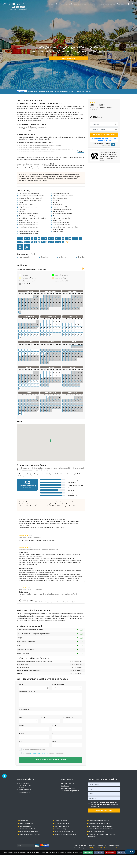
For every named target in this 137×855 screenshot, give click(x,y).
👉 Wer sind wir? (23, 821)
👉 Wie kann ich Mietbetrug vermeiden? (65, 834)
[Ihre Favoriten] (132, 4)
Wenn (21, 684)
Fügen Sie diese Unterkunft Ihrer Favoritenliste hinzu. (104, 139)
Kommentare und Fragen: (27, 692)
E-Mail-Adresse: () (25, 709)
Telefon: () (22, 725)
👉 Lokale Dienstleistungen (61, 823)
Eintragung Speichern (104, 810)
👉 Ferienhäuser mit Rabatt (26, 829)
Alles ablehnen (110, 852)
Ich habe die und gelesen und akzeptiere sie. (104, 804)
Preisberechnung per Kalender (104, 134)
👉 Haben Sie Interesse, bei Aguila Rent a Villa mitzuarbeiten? (101, 835)
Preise (71, 91)
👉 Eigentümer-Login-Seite (95, 831)
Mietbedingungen (81, 845)
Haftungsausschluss (106, 802)
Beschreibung (21, 91)
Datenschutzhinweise (96, 845)
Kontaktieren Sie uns (68, 788)
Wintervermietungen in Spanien (74, 4)
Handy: (54, 725)
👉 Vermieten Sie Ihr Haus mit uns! (98, 821)
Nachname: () (68, 717)
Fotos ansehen (69, 58)
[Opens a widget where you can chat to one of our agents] (130, 851)
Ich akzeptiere (88, 852)
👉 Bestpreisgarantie (24, 826)
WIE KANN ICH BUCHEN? (68, 783)
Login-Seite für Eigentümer (70, 791)
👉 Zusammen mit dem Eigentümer (29, 834)
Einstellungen (99, 852)
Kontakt (89, 91)
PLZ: (53, 733)
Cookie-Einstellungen (78, 848)
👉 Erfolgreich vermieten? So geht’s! (98, 823)
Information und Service (95, 4)
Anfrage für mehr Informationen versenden (50, 760)
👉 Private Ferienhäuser (25, 823)
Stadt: (21, 741)
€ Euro (123, 4)
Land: (54, 741)
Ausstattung (32, 91)
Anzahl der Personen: (58, 684)
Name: (43, 717)
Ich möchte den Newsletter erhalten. (33, 750)
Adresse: (22, 733)
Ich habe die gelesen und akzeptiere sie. (44, 753)
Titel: (20, 717)
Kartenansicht (110, 4)
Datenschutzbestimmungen (39, 753)
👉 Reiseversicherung (59, 829)
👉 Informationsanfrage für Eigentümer (99, 826)
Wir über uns (65, 786)
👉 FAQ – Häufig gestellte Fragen (63, 831)
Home (51, 4)
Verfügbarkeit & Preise (45, 91)
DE (119, 4)
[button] (51, 440)
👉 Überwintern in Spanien (61, 826)
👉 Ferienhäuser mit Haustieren (28, 831)
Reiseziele (58, 4)
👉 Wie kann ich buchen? (60, 821)
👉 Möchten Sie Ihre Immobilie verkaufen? (100, 829)
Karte (57, 91)
